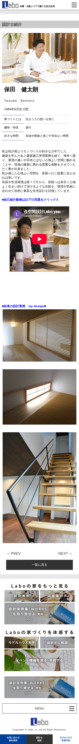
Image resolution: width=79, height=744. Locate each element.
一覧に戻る (39, 564)
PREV (16, 553)
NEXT (63, 553)
